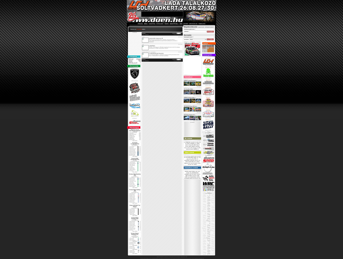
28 (209, 49)
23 (213, 48)
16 (213, 46)
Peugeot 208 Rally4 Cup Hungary (135, 206)
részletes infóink (208, 65)
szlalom (198, 177)
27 (208, 49)
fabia (198, 143)
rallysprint (195, 175)
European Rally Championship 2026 (135, 159)
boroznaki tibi (193, 142)
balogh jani (188, 142)
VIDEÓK (166, 23)
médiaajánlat (183, 256)
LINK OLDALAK (193, 23)
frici (192, 174)
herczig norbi (191, 144)
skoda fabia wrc (192, 161)
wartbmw (195, 164)
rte (197, 147)
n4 (191, 147)
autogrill (190, 171)
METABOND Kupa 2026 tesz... (190, 106)
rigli (198, 175)
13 (208, 46)
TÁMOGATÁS (201, 23)
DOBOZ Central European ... (190, 80)
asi (184, 142)
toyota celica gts (195, 178)
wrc (198, 149)
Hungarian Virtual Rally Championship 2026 (134, 130)
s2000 (199, 147)
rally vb (190, 175)
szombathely (186, 178)
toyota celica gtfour (194, 163)
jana (190, 158)
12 (211, 51)
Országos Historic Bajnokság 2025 (135, 234)
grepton (186, 144)
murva (188, 147)
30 (213, 49)
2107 (185, 156)
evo (196, 143)
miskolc (193, 146)
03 (208, 50)
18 (204, 48)
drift (186, 143)
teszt (191, 178)
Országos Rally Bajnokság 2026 (135, 174)
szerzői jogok (171, 256)
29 (211, 49)
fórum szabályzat (177, 256)
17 (203, 48)
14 (209, 46)
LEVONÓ (185, 23)
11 (204, 46)
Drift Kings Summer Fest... (190, 114)
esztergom (192, 143)
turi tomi (191, 149)
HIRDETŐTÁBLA (174, 23)
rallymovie (196, 160)
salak (189, 177)
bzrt (197, 157)
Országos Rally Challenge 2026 (134, 190)
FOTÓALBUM (159, 23)
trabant (199, 163)
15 (211, 46)
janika (193, 158)
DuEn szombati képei (197, 120)
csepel (199, 171)
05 (211, 50)
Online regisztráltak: (132, 62)
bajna (193, 171)
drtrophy (187, 172)
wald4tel (195, 149)
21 (209, 48)
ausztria (186, 171)
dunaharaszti (195, 172)
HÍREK (146, 23)
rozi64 (186, 177)
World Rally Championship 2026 (135, 143)
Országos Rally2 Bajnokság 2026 (134, 218)
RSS (186, 256)
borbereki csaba (193, 156)
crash (200, 157)
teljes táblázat (134, 140)
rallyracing (194, 147)
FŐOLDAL (140, 23)
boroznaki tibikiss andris (191, 157)
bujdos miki (198, 142)
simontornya (193, 177)
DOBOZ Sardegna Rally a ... (190, 97)
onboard (192, 160)
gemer (195, 174)
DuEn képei (199, 86)
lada (195, 158)
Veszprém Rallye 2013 (146, 51)
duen (188, 143)
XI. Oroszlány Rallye (188, 89)
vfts (192, 164)
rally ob (187, 175)
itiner (195, 144)
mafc (190, 146)
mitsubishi (186, 160)
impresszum (166, 256)
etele (190, 174)
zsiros (199, 178)
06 (213, 50)
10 (203, 46)
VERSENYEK (152, 23)
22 (211, 48)
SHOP (180, 23)
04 (209, 50)
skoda (187, 149)
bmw (189, 156)
